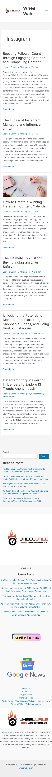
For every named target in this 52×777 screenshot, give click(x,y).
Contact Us (26, 691)
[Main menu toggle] (46, 11)
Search (6, 452)
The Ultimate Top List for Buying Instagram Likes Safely (22, 262)
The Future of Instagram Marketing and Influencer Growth (22, 124)
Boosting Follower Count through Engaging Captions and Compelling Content (24, 58)
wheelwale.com (26, 768)
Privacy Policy (26, 695)
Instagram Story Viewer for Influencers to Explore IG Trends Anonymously (24, 384)
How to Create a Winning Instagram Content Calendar (25, 204)
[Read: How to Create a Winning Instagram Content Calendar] (25, 186)
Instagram (25, 67)
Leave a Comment (11, 67)
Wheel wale (7, 732)
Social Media (37, 394)
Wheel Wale (30, 11)
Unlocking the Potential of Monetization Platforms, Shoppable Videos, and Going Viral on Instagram (26, 321)
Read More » (8, 109)
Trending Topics (26, 698)
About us (26, 688)
